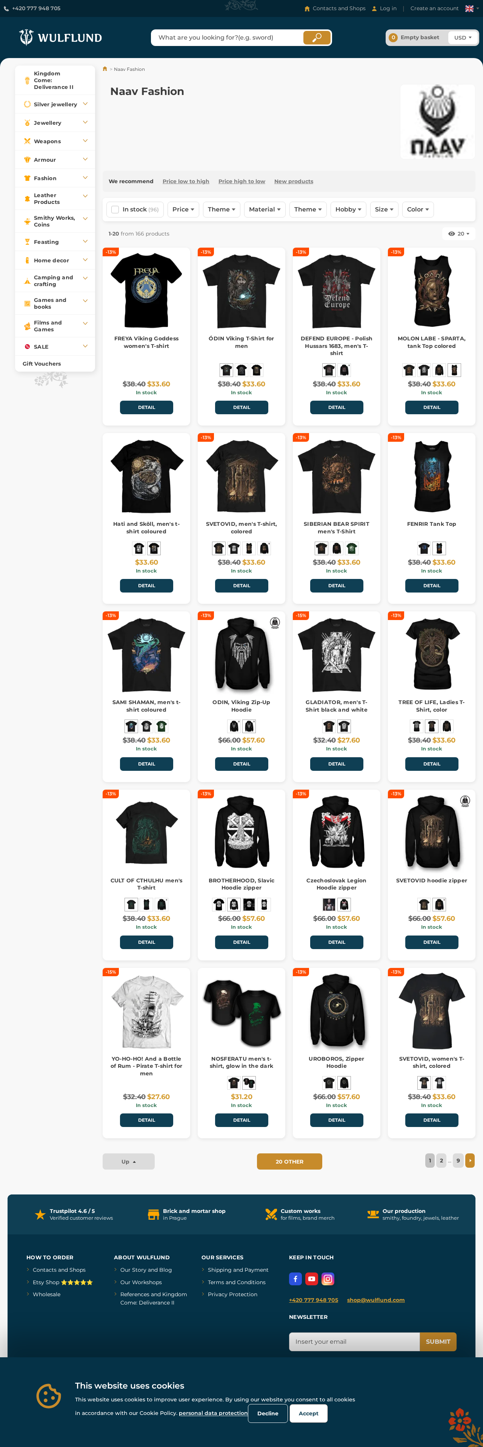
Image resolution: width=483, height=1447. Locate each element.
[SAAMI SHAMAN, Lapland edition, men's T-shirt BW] (146, 726)
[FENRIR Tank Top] (439, 548)
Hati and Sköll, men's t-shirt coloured (146, 528)
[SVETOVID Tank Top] (249, 548)
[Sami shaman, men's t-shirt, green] (161, 726)
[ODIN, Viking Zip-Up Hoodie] (249, 726)
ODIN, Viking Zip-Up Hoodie (241, 706)
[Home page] (105, 69)
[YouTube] (311, 1278)
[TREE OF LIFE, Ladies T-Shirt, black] (416, 726)
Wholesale (46, 1294)
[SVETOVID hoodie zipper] (264, 548)
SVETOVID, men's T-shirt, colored (241, 528)
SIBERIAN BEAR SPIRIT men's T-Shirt (336, 528)
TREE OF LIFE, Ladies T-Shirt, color (431, 706)
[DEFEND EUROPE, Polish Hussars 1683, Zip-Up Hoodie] (344, 370)
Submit (438, 1341)
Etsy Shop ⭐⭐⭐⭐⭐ (63, 1282)
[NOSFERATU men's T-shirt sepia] (234, 1083)
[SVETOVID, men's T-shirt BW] (234, 548)
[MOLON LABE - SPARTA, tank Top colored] (454, 370)
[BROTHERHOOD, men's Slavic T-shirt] (219, 904)
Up (126, 1161)
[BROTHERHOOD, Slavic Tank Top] (264, 904)
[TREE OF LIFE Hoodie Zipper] (447, 726)
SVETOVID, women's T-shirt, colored (432, 1062)
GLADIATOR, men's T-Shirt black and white (337, 706)
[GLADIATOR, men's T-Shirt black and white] (344, 726)
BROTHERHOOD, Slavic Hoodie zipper (241, 884)
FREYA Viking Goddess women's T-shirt (146, 342)
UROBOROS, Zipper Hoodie (336, 1062)
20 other (289, 1161)
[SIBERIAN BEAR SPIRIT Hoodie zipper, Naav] (336, 548)
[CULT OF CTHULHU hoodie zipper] (161, 904)
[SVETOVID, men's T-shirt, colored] (219, 548)
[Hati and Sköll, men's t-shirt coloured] (154, 548)
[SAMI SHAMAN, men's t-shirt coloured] (131, 726)
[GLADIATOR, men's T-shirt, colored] (329, 726)
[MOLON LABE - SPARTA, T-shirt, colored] (409, 370)
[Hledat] (317, 37)
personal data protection (213, 1413)
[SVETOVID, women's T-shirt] (439, 1083)
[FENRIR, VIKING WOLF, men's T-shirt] (424, 548)
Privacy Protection (232, 1294)
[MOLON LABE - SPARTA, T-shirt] (424, 370)
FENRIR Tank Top (431, 524)
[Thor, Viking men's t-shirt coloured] (241, 370)
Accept (308, 1413)
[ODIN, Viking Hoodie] (234, 726)
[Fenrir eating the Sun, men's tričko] (139, 548)
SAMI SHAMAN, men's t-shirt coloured (146, 706)
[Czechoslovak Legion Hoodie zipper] (344, 904)
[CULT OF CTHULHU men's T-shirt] (131, 904)
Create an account (435, 8)
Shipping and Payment (238, 1269)
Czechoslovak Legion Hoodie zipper (336, 884)
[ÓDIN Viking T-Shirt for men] (226, 370)
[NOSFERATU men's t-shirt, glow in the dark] (249, 1083)
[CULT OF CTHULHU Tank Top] (146, 904)
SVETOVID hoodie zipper (431, 880)
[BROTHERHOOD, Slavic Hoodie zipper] (234, 904)
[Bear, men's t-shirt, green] (351, 548)
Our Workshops (141, 1282)
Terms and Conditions (237, 1282)
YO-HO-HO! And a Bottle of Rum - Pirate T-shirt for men (147, 1066)
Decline (267, 1413)
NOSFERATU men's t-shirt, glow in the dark (241, 1062)
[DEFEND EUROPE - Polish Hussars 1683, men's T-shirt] (329, 370)
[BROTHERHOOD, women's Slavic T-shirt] (249, 904)
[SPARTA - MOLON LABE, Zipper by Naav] (439, 370)
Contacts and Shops (339, 8)
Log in (388, 8)
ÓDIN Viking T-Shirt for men (241, 342)
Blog (165, 1269)
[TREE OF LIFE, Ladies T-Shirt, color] (431, 726)
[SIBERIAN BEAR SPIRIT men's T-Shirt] (321, 548)
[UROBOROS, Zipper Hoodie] (344, 1083)
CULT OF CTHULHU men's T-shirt (147, 884)
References (134, 1294)
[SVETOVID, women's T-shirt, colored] (424, 1083)
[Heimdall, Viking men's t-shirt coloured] (256, 370)
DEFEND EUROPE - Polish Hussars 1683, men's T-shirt (336, 346)
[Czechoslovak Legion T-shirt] (329, 904)
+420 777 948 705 (36, 8)
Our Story (133, 1269)
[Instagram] (327, 1278)
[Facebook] (295, 1278)
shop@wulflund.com (376, 1300)
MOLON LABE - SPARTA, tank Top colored (432, 342)
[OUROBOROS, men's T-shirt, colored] (329, 1083)
